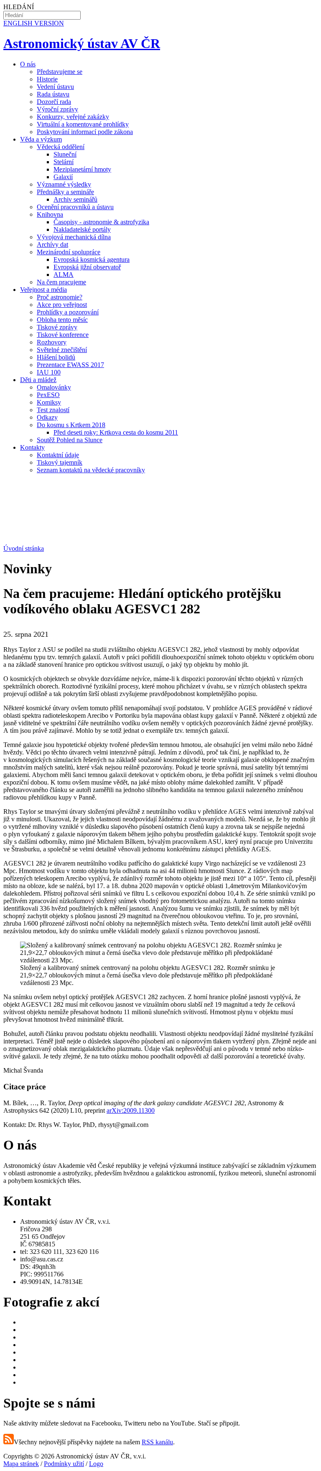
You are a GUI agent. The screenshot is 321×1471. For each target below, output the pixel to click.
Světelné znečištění (62, 349)
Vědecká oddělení (60, 146)
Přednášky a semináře (65, 191)
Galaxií (63, 176)
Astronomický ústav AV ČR (81, 43)
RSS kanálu (157, 1442)
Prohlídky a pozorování (68, 312)
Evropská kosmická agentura (92, 259)
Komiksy (49, 402)
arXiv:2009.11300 (131, 1110)
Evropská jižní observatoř (87, 267)
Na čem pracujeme (61, 282)
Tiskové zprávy (57, 327)
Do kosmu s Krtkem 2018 (71, 424)
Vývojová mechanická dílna (74, 237)
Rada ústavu (53, 94)
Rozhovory (51, 342)
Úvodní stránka (23, 548)
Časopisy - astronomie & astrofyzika (101, 221)
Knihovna (50, 214)
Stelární (64, 161)
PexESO (48, 394)
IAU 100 (49, 372)
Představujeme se (59, 71)
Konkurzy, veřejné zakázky (73, 116)
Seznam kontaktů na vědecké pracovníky (91, 469)
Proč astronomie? (59, 297)
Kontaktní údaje (58, 454)
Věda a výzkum (41, 139)
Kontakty (32, 447)
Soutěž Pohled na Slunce (69, 439)
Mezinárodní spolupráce (68, 252)
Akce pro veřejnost (62, 304)
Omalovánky (54, 387)
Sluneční (65, 154)
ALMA (64, 274)
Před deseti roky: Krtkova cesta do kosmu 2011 (116, 432)
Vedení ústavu (55, 86)
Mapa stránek (21, 1463)
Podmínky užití (64, 1463)
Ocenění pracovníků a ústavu (75, 206)
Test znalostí (53, 409)
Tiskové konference (63, 334)
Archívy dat (52, 244)
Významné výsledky (64, 184)
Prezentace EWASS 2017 (70, 364)
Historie (47, 79)
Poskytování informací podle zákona (85, 131)
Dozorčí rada (54, 101)
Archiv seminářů (75, 199)
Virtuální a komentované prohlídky (83, 124)
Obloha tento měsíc (62, 319)
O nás (28, 64)
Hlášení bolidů (56, 357)
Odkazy (47, 417)
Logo (96, 1463)
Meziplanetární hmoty (82, 169)
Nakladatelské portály (82, 229)
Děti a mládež (38, 379)
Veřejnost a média (43, 289)
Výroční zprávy (57, 109)
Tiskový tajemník (59, 462)
